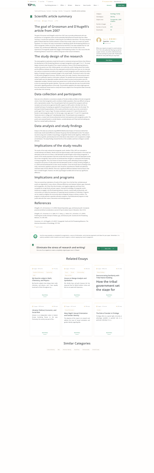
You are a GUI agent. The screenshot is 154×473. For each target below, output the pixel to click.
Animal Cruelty (95, 349)
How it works (87, 5)
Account (109, 5)
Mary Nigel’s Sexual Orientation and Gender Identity (76, 314)
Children (112, 21)
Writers (70, 5)
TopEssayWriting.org (39, 11)
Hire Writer (109, 60)
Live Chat (42, 1)
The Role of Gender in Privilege (107, 313)
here (123, 1)
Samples (49, 11)
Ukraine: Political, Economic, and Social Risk (44, 311)
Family (118, 14)
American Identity (67, 349)
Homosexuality (86, 349)
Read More (45, 295)
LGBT (119, 19)
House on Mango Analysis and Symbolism (75, 279)
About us (77, 5)
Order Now (121, 5)
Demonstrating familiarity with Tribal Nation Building (107, 276)
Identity (60, 11)
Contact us (50, 1)
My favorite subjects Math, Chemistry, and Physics (42, 279)
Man (59, 349)
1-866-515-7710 (32, 1)
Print (57, 20)
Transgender (67, 11)
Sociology (54, 11)
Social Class (76, 349)
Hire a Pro (108, 248)
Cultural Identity (51, 349)
